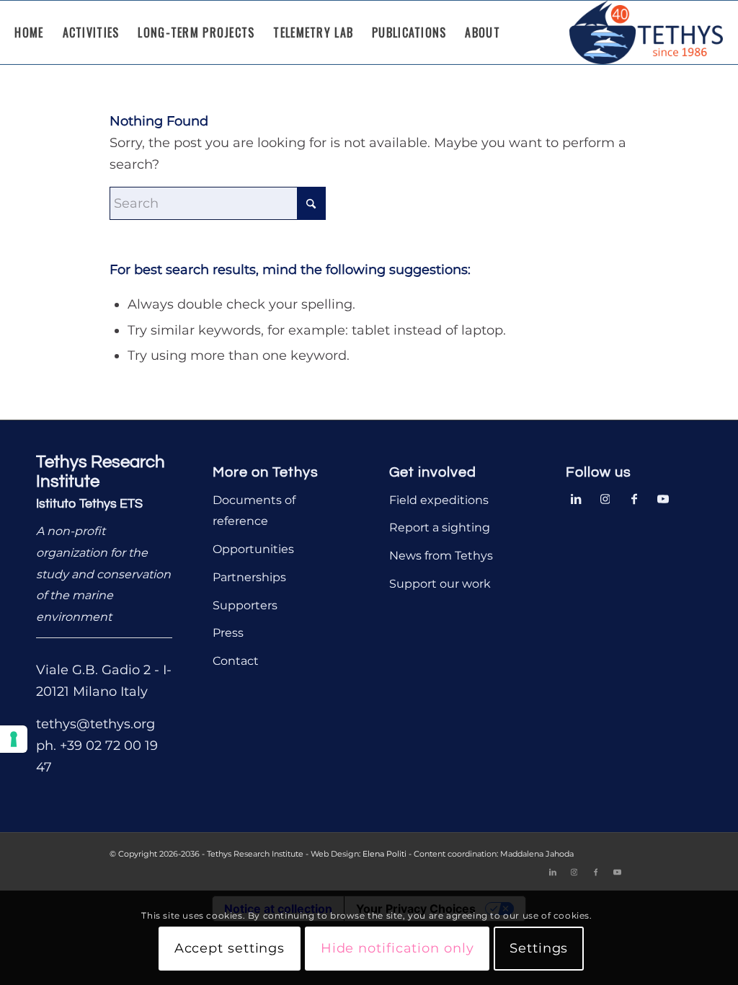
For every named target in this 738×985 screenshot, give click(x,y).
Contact (236, 661)
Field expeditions (439, 500)
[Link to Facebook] (634, 497)
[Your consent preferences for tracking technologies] (13, 739)
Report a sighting (439, 527)
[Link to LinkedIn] (576, 497)
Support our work (440, 584)
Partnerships (249, 577)
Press (228, 633)
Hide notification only (397, 948)
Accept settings (229, 948)
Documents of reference (254, 511)
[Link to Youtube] (663, 497)
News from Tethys (441, 555)
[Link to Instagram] (605, 497)
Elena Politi (384, 854)
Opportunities (253, 549)
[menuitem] (29, 32)
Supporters (245, 605)
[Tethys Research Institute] (646, 32)
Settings (539, 948)
